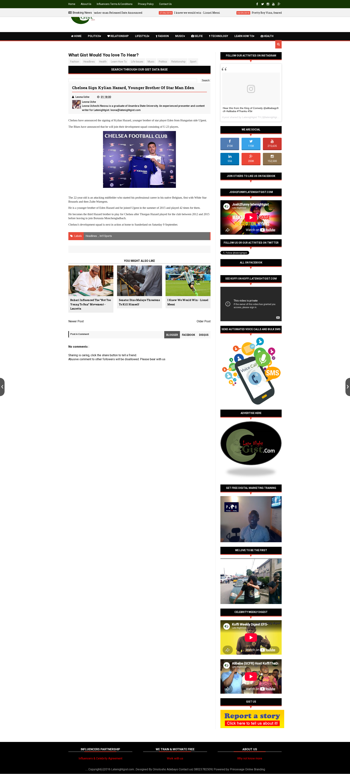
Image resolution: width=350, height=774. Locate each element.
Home (71, 4)
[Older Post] (347, 387)
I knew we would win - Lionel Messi (187, 302)
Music (179, 36)
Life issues (137, 61)
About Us (86, 4)
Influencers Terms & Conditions (115, 4)
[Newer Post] (2, 387)
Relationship (119, 36)
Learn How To (243, 36)
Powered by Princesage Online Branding (239, 769)
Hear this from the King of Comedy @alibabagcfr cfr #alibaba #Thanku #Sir (251, 110)
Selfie (198, 36)
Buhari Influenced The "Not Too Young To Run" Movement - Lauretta (90, 304)
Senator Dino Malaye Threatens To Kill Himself (139, 302)
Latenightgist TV (251, 117)
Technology (219, 36)
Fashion (163, 36)
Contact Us (165, 4)
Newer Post (76, 321)
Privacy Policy (146, 4)
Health (268, 36)
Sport (193, 61)
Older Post (204, 321)
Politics (94, 36)
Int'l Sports (106, 235)
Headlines (89, 61)
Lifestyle (141, 36)
